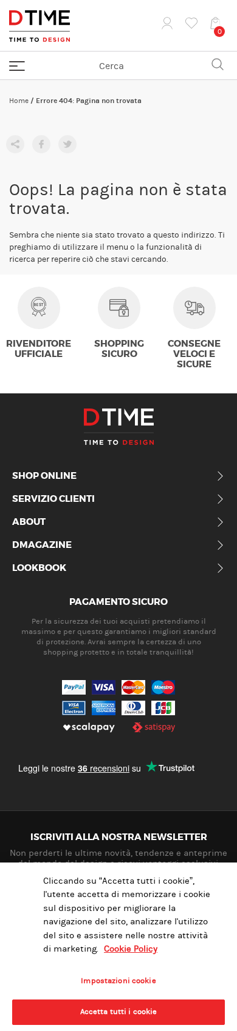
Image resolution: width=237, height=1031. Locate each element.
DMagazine (42, 545)
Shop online (44, 476)
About (29, 522)
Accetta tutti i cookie (118, 1011)
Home (19, 100)
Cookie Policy (130, 949)
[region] (118, 947)
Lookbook (39, 568)
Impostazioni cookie (118, 980)
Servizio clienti (53, 499)
